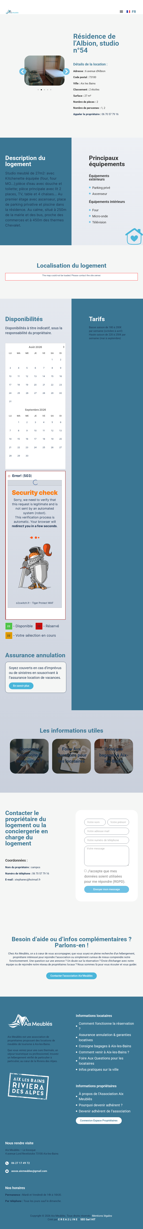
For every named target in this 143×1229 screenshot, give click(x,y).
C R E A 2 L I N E (67, 1219)
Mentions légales (102, 1215)
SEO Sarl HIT (87, 1219)
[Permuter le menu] (121, 11)
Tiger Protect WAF (42, 602)
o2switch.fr (22, 602)
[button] (22, 71)
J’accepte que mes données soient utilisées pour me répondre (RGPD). (104, 876)
